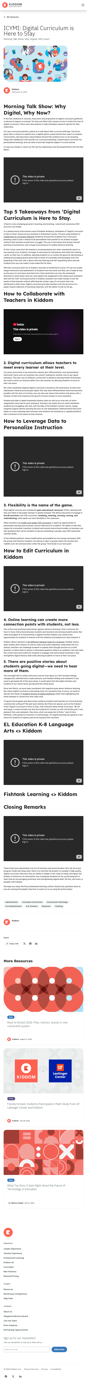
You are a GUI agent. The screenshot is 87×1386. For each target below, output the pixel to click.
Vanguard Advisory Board (16, 1316)
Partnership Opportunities (16, 1330)
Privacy (44, 1369)
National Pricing (11, 1276)
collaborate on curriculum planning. (19, 237)
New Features (10, 1271)
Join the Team (10, 1321)
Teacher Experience (13, 1253)
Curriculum (9, 1267)
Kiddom (15, 89)
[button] (82, 5)
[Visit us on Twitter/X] (13, 1376)
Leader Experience (12, 1249)
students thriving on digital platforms (39, 694)
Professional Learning (14, 1258)
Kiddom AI (9, 1262)
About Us (8, 1311)
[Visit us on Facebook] (6, 1376)
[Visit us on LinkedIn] (20, 1376)
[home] (12, 5)
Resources (8, 1289)
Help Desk (8, 1298)
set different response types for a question (46, 642)
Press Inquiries (10, 1325)
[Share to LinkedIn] (36, 943)
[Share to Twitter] (24, 943)
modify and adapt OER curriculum (36, 523)
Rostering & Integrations (15, 1294)
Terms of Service (31, 1369)
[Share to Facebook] (30, 943)
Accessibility (56, 1369)
